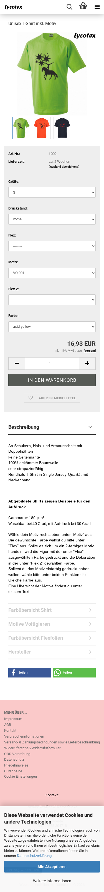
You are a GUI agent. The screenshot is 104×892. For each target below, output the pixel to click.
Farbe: (13, 316)
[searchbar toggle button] (69, 7)
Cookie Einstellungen (20, 776)
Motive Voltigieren (29, 624)
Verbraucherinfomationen (24, 736)
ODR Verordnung (17, 754)
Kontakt (10, 730)
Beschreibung (23, 427)
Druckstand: (18, 208)
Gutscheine (13, 771)
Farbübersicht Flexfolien (35, 638)
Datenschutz (14, 759)
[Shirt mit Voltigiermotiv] (52, 73)
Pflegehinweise (16, 765)
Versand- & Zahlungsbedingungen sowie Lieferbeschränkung (52, 742)
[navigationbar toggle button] (97, 7)
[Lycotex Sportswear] (11, 7)
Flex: (12, 235)
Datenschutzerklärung (34, 856)
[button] (16, 363)
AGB (7, 725)
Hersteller (19, 652)
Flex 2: (13, 289)
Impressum (13, 719)
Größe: (13, 181)
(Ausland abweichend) (64, 167)
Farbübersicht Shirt (30, 610)
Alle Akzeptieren (52, 866)
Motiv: (13, 262)
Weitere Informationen (52, 881)
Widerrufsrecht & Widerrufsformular (32, 748)
